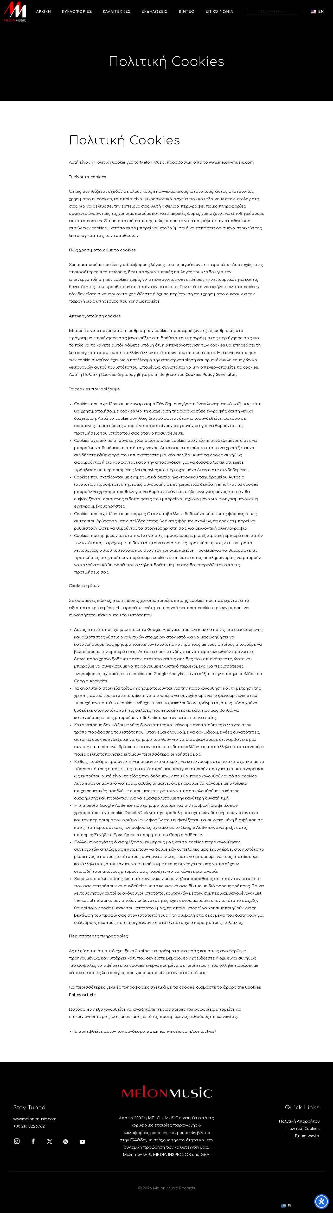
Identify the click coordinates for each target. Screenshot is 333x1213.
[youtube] (82, 1144)
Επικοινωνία (307, 1136)
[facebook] (35, 1142)
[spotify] (68, 1142)
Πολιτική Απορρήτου (299, 1121)
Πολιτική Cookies (303, 1129)
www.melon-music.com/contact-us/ (181, 1031)
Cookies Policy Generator (210, 374)
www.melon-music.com (231, 162)
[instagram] (19, 1142)
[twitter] (52, 1142)
